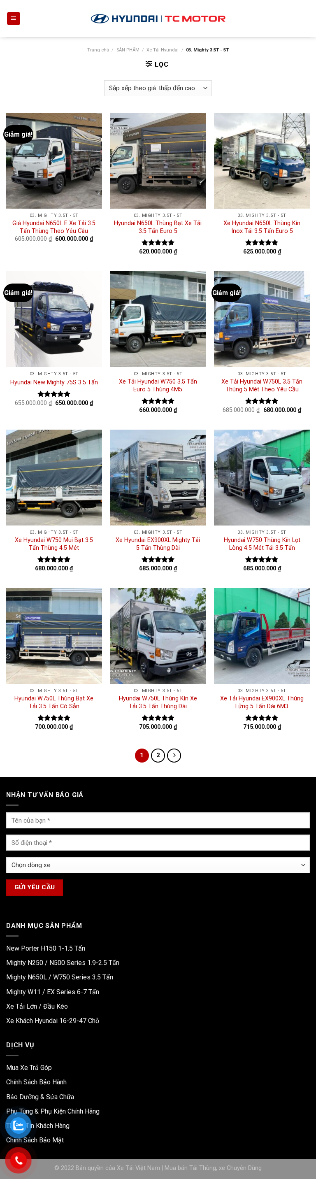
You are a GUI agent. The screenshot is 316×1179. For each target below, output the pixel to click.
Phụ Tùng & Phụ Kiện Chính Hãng (53, 1111)
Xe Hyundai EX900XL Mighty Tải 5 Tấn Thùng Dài (158, 544)
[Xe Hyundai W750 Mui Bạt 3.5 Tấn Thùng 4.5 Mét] (54, 478)
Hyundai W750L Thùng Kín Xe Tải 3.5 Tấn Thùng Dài (158, 702)
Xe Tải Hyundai (162, 50)
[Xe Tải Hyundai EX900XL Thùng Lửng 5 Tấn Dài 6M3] (262, 636)
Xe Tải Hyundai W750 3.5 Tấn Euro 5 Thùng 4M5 (158, 385)
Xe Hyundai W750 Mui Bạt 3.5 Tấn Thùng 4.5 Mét (54, 544)
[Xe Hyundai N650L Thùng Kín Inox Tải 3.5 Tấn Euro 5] (262, 161)
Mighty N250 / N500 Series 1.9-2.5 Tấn (62, 963)
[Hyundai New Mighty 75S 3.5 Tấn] (54, 319)
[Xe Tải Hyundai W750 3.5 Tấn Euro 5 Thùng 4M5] (158, 319)
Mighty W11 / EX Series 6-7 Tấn (52, 992)
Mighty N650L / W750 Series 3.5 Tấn (59, 977)
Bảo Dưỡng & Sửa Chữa (40, 1097)
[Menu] (14, 19)
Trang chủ (98, 50)
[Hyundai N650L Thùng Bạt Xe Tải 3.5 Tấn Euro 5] (158, 161)
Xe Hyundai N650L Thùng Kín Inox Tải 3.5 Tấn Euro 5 (261, 227)
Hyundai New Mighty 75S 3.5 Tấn (54, 382)
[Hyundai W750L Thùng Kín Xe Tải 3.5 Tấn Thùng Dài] (158, 636)
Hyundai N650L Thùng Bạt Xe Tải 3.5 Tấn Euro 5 (158, 227)
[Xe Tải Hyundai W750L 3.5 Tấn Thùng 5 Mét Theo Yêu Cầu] (262, 319)
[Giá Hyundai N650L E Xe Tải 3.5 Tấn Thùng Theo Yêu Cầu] (54, 161)
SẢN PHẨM (127, 50)
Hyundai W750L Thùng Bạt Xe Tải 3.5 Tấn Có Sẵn (53, 702)
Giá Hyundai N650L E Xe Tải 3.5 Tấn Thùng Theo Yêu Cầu (53, 227)
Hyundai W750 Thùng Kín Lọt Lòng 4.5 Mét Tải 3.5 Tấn (262, 544)
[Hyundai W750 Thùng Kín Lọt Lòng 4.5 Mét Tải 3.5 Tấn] (262, 478)
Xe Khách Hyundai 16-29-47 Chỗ (52, 1021)
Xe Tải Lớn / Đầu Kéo (37, 1006)
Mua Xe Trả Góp (29, 1068)
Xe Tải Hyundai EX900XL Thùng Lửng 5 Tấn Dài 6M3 (262, 702)
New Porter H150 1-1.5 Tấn (45, 948)
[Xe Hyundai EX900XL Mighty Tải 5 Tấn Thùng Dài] (158, 478)
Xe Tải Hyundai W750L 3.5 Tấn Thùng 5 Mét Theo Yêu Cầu (261, 385)
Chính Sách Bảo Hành (36, 1082)
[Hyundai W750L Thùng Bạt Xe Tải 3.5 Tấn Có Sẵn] (54, 636)
